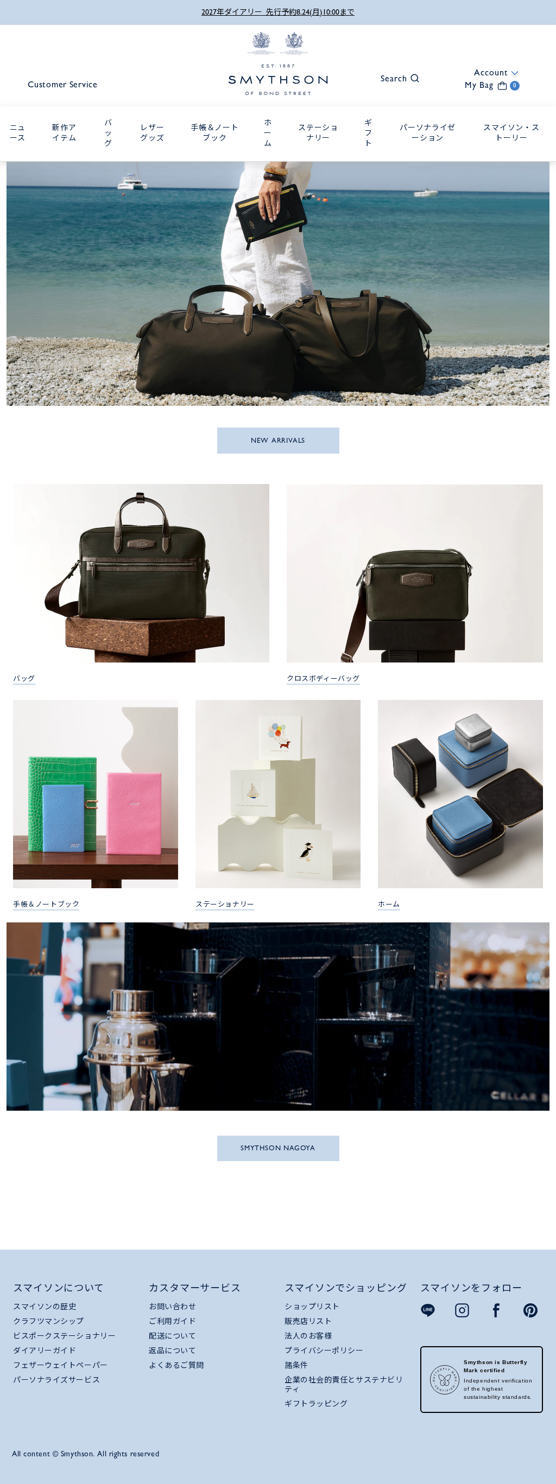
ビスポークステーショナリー (64, 1336)
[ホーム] (270, 155)
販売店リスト (308, 1321)
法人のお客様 (308, 1336)
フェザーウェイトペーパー (60, 1365)
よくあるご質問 (176, 1365)
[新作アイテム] (67, 149)
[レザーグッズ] (154, 149)
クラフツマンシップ (48, 1321)
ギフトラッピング (316, 1403)
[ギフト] (370, 155)
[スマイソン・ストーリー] (514, 149)
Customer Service (63, 84)
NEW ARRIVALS (278, 440)
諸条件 (296, 1365)
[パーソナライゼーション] (430, 149)
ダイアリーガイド (44, 1350)
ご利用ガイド (172, 1321)
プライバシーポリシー (324, 1350)
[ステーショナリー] (321, 149)
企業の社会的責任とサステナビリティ (344, 1384)
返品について (172, 1350)
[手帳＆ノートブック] (217, 149)
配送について (172, 1336)
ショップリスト (312, 1306)
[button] (395, 77)
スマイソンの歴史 (44, 1306)
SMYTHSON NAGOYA (278, 1148)
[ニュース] (20, 149)
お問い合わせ (172, 1306)
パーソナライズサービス (56, 1379)
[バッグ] (110, 155)
